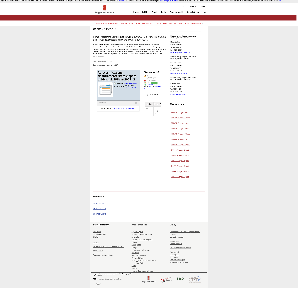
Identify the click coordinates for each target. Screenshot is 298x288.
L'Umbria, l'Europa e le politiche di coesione (108, 247)
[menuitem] (136, 12)
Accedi (98, 284)
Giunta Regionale (99, 234)
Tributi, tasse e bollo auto (179, 262)
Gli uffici (96, 237)
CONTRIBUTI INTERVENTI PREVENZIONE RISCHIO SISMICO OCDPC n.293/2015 (194, 23)
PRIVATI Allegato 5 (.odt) (180, 123)
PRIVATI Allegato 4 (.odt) (180, 118)
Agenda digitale (137, 232)
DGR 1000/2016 (99, 209)
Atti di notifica (98, 251)
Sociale (134, 268)
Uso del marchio (176, 244)
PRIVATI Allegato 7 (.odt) (180, 134)
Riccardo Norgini (130, 83)
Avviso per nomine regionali (103, 255)
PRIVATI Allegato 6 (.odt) (180, 128)
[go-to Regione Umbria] (104, 6)
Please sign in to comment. (124, 108)
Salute (134, 266)
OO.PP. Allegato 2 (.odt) (180, 150)
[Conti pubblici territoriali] (195, 279)
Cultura (134, 242)
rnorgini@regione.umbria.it (179, 73)
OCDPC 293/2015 (100, 203)
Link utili (173, 234)
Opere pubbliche (138, 258)
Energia (134, 247)
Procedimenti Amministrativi (180, 248)
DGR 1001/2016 (99, 214)
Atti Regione (174, 255)
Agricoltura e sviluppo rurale (142, 234)
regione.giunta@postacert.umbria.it (109, 279)
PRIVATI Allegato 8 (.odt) (180, 139)
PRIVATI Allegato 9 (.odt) (180, 144)
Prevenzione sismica (161, 23)
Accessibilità (174, 252)
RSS (184, 6)
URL (150, 86)
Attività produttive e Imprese (142, 240)
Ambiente (135, 237)
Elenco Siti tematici (177, 237)
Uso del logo (174, 241)
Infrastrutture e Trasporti (141, 250)
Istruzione (135, 253)
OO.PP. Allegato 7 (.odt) (180, 171)
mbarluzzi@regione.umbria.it (180, 53)
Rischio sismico (147, 23)
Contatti (193, 6)
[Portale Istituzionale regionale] (148, 279)
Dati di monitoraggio (177, 260)
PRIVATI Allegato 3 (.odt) (180, 112)
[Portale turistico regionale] (180, 279)
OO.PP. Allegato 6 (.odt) (180, 166)
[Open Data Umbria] (166, 279)
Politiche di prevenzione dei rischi (130, 23)
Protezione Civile (138, 263)
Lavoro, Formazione (139, 255)
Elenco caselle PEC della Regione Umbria (185, 232)
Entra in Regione (101, 224)
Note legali (174, 257)
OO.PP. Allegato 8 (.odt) (180, 177)
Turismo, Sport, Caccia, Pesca (142, 271)
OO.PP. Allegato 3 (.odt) (180, 155)
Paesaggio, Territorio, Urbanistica (106, 23)
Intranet (203, 6)
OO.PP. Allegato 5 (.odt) (180, 161)
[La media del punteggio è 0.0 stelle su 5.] (126, 87)
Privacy (95, 243)
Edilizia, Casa (136, 245)
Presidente (97, 232)
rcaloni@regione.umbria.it (179, 94)
